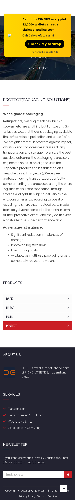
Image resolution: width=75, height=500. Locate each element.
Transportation (16, 408)
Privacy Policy (27, 496)
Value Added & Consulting (24, 427)
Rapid (9, 298)
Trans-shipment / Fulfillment (26, 415)
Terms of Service (47, 496)
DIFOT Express (35, 490)
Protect (11, 325)
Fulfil (9, 316)
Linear (10, 307)
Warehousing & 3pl (20, 421)
